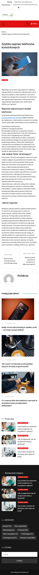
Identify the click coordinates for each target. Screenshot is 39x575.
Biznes (5, 80)
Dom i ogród (19, 526)
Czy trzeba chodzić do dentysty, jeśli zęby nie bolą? (26, 454)
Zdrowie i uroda (23, 423)
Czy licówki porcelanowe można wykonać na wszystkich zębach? (27, 429)
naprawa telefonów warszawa (12, 118)
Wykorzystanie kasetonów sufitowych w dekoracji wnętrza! (29, 261)
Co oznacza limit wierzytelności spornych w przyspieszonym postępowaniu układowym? (19, 403)
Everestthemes (23, 572)
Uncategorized (8, 538)
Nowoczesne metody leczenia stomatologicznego (10, 261)
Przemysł (21, 530)
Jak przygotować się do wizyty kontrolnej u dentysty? (19, 4)
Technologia (25, 534)
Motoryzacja (7, 530)
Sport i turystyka (8, 534)
